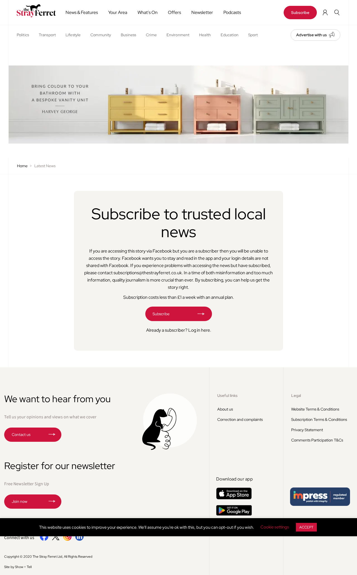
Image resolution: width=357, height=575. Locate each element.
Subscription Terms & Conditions (319, 419)
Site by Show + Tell (18, 567)
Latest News (45, 165)
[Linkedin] (79, 539)
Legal (296, 395)
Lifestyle (73, 34)
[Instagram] (67, 539)
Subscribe (300, 12)
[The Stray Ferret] (35, 10)
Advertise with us (311, 34)
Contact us (21, 434)
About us (225, 409)
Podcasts (232, 12)
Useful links (227, 395)
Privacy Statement (307, 429)
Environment (178, 34)
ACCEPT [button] (306, 527)
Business (128, 34)
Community (100, 34)
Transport (47, 34)
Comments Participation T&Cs (317, 440)
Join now (19, 501)
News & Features (82, 12)
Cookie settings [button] (274, 527)
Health (205, 34)
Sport (253, 34)
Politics (23, 34)
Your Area (117, 12)
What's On (148, 12)
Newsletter (202, 12)
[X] (56, 539)
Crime (151, 34)
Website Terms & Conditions (315, 409)
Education (229, 34)
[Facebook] (44, 539)
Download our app (234, 479)
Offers (174, 12)
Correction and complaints (240, 419)
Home (22, 165)
